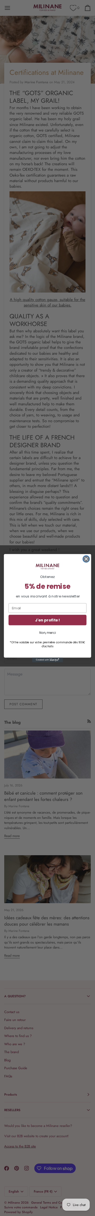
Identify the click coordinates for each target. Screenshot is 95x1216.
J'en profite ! (47, 620)
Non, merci (47, 632)
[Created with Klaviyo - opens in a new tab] (47, 660)
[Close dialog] (86, 559)
